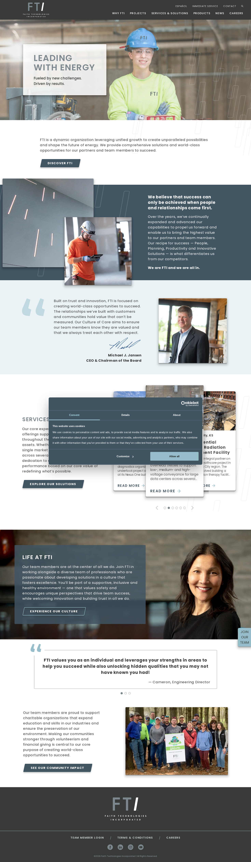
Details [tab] (125, 414)
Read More (129, 485)
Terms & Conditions (135, 838)
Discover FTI (60, 163)
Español (181, 6)
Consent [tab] (74, 414)
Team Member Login (87, 838)
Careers (236, 13)
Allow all (174, 456)
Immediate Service (205, 6)
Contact (229, 6)
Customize (123, 456)
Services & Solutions (169, 13)
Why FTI (118, 13)
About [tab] (176, 414)
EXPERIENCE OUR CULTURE (54, 611)
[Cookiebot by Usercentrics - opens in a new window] (184, 403)
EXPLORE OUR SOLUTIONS (53, 484)
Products (202, 13)
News (219, 13)
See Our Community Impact (57, 768)
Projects (138, 13)
